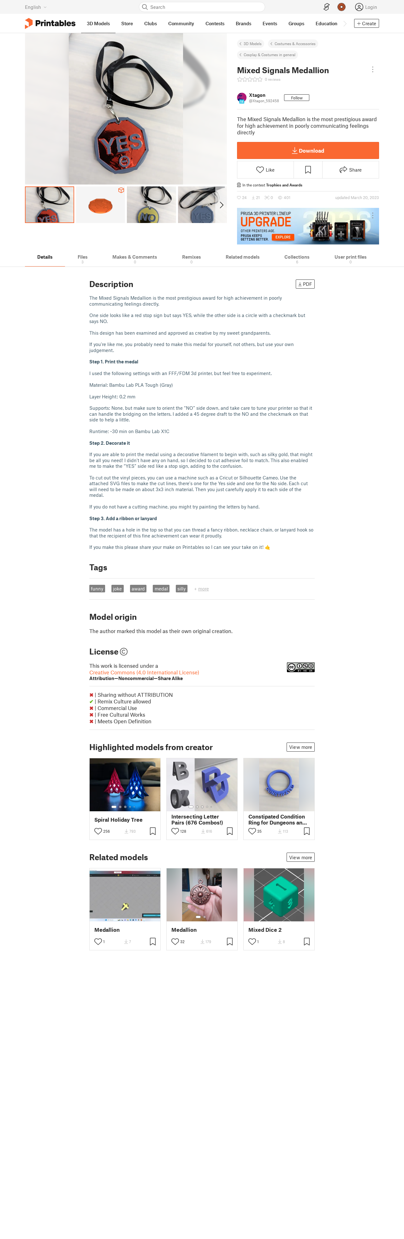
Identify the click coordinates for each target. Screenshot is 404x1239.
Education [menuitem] (326, 23)
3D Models (253, 43)
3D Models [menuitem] (98, 23)
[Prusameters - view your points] (341, 7)
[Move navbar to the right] (345, 23)
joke (117, 588)
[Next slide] (221, 204)
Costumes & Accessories (295, 43)
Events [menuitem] (270, 23)
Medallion (107, 930)
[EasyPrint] (326, 7)
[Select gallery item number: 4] (130, 807)
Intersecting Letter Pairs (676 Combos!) (197, 819)
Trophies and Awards (284, 185)
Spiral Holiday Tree (118, 820)
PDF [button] (307, 284)
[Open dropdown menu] (372, 69)
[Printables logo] (50, 23)
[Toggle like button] (98, 831)
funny (97, 588)
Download (311, 150)
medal (161, 588)
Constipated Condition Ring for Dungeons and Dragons (277, 819)
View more (300, 747)
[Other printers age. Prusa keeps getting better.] (308, 226)
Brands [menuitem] (243, 23)
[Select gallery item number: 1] (113, 807)
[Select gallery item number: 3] (125, 807)
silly (181, 588)
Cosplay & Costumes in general (269, 54)
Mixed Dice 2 (265, 930)
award (138, 588)
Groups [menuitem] (296, 23)
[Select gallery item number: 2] (120, 807)
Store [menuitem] (127, 23)
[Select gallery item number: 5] (135, 807)
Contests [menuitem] (214, 23)
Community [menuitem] (181, 23)
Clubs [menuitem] (150, 23)
